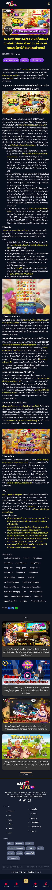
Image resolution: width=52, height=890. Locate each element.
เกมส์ (18, 54)
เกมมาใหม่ (26, 69)
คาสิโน (10, 820)
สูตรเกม (33, 831)
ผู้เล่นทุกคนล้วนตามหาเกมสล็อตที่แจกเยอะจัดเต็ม (21, 406)
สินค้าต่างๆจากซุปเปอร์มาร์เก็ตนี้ (19, 482)
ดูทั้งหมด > (26, 774)
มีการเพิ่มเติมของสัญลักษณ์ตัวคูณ (32, 124)
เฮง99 (19, 853)
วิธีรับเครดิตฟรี (37, 60)
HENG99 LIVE (8, 54)
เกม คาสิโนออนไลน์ (36, 591)
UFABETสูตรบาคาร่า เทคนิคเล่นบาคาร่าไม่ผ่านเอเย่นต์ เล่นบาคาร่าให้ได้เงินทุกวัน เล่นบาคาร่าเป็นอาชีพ (27, 540)
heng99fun (8, 567)
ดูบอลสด (24, 60)
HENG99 (11, 811)
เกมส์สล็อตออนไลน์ (10, 601)
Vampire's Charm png (12, 591)
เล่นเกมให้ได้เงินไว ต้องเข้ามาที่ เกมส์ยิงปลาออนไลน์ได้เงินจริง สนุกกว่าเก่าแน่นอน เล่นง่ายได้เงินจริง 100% (27, 534)
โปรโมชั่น (34, 809)
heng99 (9, 78)
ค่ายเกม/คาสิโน (36, 827)
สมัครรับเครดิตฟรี (11, 60)
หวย (9, 815)
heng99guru (34, 567)
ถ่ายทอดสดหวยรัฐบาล (15, 848)
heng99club (35, 563)
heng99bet (8, 563)
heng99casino (21, 563)
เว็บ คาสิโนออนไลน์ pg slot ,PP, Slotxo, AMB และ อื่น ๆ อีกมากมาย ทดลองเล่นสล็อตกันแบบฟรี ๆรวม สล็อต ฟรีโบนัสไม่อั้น (28, 521)
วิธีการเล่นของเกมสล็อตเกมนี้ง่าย (15, 230)
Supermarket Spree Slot (31, 587)
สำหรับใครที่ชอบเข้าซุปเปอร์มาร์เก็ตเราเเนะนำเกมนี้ (25, 461)
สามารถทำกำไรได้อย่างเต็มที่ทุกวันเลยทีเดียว (19, 344)
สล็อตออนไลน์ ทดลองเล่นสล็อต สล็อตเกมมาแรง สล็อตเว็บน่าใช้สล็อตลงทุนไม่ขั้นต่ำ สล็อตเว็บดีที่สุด (28, 528)
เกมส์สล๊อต (38, 596)
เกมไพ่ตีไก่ (24, 601)
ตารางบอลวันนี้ (13, 858)
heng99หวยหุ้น (9, 577)
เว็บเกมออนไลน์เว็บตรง (38, 601)
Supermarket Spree (11, 587)
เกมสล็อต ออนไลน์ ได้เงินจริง (21, 596)
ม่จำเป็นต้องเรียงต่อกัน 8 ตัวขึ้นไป (23, 145)
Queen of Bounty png (31, 582)
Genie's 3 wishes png (12, 558)
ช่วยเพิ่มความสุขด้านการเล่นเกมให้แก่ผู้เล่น (23, 420)
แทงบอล (33, 814)
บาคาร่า (10, 828)
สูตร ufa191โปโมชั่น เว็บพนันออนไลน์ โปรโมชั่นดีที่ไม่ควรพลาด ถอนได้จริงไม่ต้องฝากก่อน (27, 546)
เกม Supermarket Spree (12, 494)
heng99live (8, 572)
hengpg (21, 577)
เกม (25, 591)
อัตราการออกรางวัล (10, 75)
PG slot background (11, 582)
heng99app (37, 558)
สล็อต (10, 824)
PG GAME (31, 577)
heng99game (21, 567)
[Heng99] (20, 4)
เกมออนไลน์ (30, 853)
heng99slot (20, 572)
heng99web (33, 572)
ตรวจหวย (30, 848)
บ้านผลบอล (34, 822)
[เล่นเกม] (26, 881)
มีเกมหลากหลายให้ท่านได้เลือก (21, 273)
